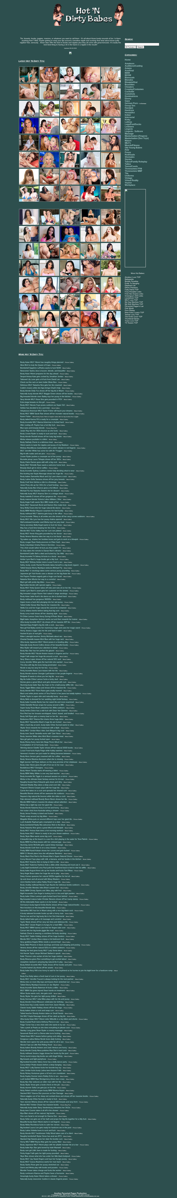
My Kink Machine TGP (134, 304)
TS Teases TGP (131, 323)
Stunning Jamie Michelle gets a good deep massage (41, 845)
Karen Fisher (25, 416)
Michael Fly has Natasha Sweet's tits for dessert (39, 491)
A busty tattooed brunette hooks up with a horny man (41, 913)
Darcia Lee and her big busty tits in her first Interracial (42, 916)
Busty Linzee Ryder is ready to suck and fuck (38, 434)
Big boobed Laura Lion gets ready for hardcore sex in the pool (45, 1127)
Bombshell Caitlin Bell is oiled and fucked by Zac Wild (42, 553)
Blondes (129, 80)
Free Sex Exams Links (134, 294)
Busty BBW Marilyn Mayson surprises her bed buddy (41, 511)
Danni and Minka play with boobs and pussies (39, 1167)
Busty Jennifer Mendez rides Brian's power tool (39, 888)
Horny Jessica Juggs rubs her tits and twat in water (41, 631)
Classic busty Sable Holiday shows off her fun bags (41, 1008)
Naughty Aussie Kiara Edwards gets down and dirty (41, 782)
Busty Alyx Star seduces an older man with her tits (40, 1082)
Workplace (130, 185)
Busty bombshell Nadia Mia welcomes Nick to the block (42, 825)
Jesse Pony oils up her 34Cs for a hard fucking (39, 485)
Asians (128, 68)
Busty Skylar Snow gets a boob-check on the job (40, 1085)
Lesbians (129, 127)
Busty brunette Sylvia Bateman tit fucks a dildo (39, 988)
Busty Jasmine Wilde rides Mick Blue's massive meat (41, 736)
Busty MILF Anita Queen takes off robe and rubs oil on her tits (45, 588)
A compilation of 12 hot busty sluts (34, 745)
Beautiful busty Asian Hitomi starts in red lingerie (40, 1122)
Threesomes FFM (133, 169)
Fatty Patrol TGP (132, 290)
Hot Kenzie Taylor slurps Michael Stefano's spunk (40, 953)
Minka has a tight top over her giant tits (36, 805)
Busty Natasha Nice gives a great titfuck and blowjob (41, 828)
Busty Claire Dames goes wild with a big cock (38, 462)
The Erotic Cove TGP (133, 317)
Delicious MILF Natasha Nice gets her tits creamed (41, 385)
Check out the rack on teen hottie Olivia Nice (38, 382)
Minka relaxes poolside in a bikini (33, 439)
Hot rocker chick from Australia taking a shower (39, 810)
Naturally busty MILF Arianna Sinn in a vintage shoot (41, 493)
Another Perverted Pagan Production (70, 1193)
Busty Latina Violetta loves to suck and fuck (38, 1130)
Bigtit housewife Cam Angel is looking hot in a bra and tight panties (47, 893)
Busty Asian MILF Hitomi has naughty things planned (41, 362)
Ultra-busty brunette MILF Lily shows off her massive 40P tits (45, 622)
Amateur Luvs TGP (132, 277)
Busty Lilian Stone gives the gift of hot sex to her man (42, 765)
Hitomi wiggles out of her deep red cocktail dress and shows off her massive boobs (54, 1096)
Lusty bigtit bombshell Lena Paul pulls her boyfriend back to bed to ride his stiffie (53, 868)
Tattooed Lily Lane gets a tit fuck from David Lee (40, 379)
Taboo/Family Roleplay (136, 162)
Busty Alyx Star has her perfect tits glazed (37, 651)
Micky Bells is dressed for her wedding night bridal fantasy (44, 699)
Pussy (128, 152)
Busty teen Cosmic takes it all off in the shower (39, 1110)
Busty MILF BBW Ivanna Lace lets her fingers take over (43, 928)
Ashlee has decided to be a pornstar (35, 408)
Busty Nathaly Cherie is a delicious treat (36, 442)
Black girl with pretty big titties (32, 582)
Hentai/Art (130, 113)
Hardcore (129, 110)
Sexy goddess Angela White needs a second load (40, 942)
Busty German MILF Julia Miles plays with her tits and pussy (44, 999)
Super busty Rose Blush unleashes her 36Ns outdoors (42, 708)
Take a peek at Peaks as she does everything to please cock (45, 1028)
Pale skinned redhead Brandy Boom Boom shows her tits (43, 799)
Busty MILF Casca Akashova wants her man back (40, 1162)
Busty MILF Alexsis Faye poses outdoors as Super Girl (42, 405)
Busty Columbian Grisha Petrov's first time (37, 545)
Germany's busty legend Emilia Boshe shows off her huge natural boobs (49, 905)
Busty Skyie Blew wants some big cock (36, 836)
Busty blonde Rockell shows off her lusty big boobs (41, 436)
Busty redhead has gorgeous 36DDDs (35, 599)
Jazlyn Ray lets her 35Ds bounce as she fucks (39, 431)
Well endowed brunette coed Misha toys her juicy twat (42, 522)
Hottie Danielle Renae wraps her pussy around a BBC (42, 705)
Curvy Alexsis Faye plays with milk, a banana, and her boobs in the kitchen (50, 859)
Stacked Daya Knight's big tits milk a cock (37, 625)
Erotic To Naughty (132, 283)
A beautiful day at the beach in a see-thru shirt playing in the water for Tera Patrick (53, 839)
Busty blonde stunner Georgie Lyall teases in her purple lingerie (46, 673)
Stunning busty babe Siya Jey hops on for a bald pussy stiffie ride (47, 685)
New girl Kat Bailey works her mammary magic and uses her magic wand (50, 628)
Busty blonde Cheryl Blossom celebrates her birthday (42, 1002)
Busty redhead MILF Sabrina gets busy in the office (41, 513)
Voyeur (128, 183)
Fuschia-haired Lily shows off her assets (36, 968)
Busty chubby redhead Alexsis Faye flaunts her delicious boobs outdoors (50, 885)
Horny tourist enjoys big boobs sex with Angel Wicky (41, 1056)
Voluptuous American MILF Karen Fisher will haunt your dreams (46, 411)
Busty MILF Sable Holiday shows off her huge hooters (42, 936)
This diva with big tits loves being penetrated (38, 665)
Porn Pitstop (130, 310)
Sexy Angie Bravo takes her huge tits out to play (39, 873)
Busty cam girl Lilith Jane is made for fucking (38, 1150)
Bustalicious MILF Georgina (31, 768)
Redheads (130, 155)
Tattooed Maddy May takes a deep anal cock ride (40, 785)
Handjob (129, 108)
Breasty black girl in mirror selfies (33, 468)
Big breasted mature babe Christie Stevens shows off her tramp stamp (49, 899)
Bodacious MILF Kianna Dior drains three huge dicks (41, 719)
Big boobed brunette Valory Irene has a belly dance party (43, 1062)
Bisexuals (129, 77)
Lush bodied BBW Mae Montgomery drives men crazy (42, 1079)
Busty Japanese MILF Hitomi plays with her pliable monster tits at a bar (49, 1145)
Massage (129, 134)
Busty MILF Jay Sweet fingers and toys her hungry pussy (43, 1159)
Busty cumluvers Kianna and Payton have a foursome (42, 1173)
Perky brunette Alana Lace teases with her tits (39, 671)
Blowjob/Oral (131, 82)
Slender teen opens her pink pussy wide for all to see (42, 1042)
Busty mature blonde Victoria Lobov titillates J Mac (40, 499)
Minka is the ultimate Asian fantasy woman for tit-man (42, 779)
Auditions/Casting (134, 66)
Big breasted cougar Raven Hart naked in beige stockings (43, 593)
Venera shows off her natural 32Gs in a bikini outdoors (42, 948)
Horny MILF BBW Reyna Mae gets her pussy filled (40, 1142)
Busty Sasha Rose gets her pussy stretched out (39, 1165)
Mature (128, 141)
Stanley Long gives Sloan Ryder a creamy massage (41, 1030)
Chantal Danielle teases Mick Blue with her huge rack (42, 639)
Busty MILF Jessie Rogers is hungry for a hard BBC (41, 925)
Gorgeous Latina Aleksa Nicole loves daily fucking (40, 1039)
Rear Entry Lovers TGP (134, 312)
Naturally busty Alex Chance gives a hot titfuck (39, 488)
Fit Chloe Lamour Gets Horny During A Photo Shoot (41, 616)
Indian (128, 115)
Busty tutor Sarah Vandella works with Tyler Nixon (40, 733)
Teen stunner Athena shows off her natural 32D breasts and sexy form (49, 1102)
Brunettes (129, 84)
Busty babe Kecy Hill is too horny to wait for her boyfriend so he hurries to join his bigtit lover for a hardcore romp (66, 970)
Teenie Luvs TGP (132, 314)
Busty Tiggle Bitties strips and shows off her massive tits (43, 688)
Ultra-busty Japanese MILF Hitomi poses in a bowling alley (44, 642)
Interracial (129, 117)
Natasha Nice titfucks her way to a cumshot (38, 579)
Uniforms (129, 176)
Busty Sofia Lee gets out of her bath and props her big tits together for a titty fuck (53, 1119)
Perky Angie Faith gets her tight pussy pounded (39, 1153)
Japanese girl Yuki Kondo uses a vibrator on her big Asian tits (45, 573)
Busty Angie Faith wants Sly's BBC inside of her (39, 502)
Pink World (129, 308)
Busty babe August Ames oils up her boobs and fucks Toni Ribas (46, 870)
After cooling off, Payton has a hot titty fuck (37, 425)
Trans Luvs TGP (131, 321)
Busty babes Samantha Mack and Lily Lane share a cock (43, 476)
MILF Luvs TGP (131, 300)
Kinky (127, 120)
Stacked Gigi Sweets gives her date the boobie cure (41, 1139)
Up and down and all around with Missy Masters (39, 879)
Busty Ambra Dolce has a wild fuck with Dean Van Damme (44, 711)
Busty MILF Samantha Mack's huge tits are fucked (40, 722)
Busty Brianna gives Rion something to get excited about (43, 959)
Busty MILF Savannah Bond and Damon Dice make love (43, 505)
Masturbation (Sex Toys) (137, 138)
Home (128, 60)
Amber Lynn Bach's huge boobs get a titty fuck (39, 559)
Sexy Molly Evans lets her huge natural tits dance (40, 508)
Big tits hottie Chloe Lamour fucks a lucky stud (39, 679)
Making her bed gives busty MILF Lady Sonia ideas (41, 950)
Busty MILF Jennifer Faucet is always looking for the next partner (46, 979)
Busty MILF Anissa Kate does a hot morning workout (41, 830)
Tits (126, 173)
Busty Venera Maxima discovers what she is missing (41, 759)
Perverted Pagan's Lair (134, 306)
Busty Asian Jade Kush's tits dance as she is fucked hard (43, 596)
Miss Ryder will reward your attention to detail (38, 648)
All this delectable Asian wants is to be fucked (38, 902)
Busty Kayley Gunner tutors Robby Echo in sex (39, 1076)
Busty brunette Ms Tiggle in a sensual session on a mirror (43, 776)
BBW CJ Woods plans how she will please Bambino (41, 853)
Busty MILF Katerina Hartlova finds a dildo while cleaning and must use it (50, 865)
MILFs (128, 143)
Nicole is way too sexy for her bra (33, 668)
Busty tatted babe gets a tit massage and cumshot (40, 919)
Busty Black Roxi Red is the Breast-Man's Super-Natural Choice (46, 856)
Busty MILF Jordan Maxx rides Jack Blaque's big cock (42, 731)
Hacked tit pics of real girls (31, 633)
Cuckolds (129, 91)
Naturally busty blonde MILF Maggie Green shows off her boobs (46, 394)
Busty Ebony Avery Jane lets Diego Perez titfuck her (41, 742)
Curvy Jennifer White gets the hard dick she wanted (41, 662)
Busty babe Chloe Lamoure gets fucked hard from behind (43, 896)
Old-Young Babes (133, 148)
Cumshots (130, 94)
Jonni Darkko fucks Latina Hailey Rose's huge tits (40, 882)
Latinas (128, 122)
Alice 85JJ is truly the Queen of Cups (35, 365)
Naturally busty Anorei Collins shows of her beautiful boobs (44, 645)
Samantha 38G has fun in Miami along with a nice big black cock (46, 910)
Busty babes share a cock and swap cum (37, 1010)
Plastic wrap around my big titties (33, 816)
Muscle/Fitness (132, 145)
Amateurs (129, 63)
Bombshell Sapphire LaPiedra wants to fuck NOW (40, 368)
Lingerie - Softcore (134, 131)
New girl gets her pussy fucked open (35, 739)
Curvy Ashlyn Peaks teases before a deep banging (41, 1065)
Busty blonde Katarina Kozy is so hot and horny (39, 808)
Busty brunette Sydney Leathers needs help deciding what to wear (47, 471)
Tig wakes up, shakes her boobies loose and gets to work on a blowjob (49, 539)
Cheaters (129, 87)
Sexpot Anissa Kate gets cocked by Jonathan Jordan (41, 376)
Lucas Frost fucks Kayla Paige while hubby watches (41, 751)
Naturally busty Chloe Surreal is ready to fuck (38, 1099)
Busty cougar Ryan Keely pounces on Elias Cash (40, 542)
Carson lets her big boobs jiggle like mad (37, 930)
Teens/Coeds (131, 166)
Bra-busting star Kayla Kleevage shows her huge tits (41, 474)
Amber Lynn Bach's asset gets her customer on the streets (44, 591)
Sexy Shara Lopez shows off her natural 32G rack (40, 659)
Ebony (128, 98)
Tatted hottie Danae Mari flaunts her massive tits (40, 605)
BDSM (128, 75)
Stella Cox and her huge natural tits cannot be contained (43, 608)
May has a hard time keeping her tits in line (37, 528)
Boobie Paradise (131, 281)
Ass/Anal (129, 70)
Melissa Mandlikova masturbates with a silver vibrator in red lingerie (48, 448)
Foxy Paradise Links (133, 292)
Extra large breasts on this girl (32, 402)
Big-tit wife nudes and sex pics (32, 454)
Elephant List (130, 285)
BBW (127, 73)
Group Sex (130, 105)
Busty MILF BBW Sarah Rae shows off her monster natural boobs (47, 414)
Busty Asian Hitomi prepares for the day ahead (39, 374)
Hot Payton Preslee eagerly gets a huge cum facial (41, 576)
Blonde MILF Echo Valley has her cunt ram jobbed (40, 531)
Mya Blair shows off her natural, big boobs (37, 1113)
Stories (128, 159)
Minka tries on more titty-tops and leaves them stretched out (44, 982)
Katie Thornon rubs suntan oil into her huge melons (41, 956)
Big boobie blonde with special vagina (35, 585)
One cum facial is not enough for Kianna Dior (38, 1116)
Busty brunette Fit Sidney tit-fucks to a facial (38, 556)
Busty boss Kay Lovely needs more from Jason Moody (42, 1005)
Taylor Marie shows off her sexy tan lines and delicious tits (44, 922)
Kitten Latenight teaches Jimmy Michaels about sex (41, 636)
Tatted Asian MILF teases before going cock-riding (40, 1036)
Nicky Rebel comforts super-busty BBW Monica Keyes (42, 1090)
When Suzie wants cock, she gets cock (36, 993)
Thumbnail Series (132, 319)
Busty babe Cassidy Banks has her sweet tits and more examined (47, 702)
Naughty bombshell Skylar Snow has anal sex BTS (41, 1136)
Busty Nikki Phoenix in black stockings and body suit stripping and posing (50, 945)
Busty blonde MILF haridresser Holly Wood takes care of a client (46, 1133)
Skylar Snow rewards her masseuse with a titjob (39, 728)
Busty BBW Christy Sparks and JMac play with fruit (41, 890)
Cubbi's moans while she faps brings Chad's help (40, 388)
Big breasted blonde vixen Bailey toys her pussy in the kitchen (45, 396)
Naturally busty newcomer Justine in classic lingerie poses (44, 1179)
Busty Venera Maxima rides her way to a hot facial (40, 536)
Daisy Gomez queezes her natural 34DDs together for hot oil (45, 876)
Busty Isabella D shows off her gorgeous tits (38, 496)
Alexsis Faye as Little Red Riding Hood (36, 1045)
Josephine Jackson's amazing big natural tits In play (41, 962)
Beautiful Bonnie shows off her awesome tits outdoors (42, 793)
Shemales (129, 157)
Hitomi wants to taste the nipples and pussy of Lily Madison (44, 445)
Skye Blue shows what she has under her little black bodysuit (45, 1156)
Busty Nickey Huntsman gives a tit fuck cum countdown (42, 1073)
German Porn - (135, 103)
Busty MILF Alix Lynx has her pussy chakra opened (41, 519)
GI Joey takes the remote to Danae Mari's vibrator (40, 551)
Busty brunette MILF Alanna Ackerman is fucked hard (42, 422)
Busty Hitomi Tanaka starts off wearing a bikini (39, 771)
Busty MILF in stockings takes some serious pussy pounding (45, 571)
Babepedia (129, 279)
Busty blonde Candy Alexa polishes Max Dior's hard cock (43, 1050)
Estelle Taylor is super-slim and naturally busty (39, 696)
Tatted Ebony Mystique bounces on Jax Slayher (39, 985)
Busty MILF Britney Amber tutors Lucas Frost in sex (41, 562)
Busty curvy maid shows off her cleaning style (38, 613)
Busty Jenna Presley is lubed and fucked (36, 813)
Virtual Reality (131, 180)
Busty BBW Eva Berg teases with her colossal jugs (40, 842)
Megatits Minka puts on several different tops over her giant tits (46, 819)
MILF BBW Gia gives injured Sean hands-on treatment (42, 990)
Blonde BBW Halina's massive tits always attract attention (43, 802)
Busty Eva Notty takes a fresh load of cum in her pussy (42, 976)
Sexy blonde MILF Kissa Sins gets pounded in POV (41, 399)
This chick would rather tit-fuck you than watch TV (40, 548)
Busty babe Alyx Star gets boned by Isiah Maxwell (40, 1147)
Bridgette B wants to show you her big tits (37, 676)
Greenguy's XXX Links (134, 296)
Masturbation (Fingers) (136, 136)
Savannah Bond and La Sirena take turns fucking (40, 1033)
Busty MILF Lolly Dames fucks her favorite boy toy (40, 1068)
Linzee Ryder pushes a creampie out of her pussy (40, 456)
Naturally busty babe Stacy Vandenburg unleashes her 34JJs (45, 1107)
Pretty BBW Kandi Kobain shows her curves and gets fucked (44, 850)
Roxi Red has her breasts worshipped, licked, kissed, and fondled (47, 713)
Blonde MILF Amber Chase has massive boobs (39, 1105)
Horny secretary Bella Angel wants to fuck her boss (41, 525)
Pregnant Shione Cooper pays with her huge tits (39, 788)
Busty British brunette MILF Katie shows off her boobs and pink (46, 965)
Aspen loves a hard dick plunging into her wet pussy (41, 602)
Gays (127, 101)
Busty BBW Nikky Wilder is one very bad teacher (40, 773)
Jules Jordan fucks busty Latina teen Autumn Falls (40, 1070)
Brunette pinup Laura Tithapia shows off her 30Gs (40, 459)
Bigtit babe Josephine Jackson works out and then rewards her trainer (48, 619)
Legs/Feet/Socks (133, 124)
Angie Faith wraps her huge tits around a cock (39, 656)
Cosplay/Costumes (134, 89)
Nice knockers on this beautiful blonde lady (37, 908)
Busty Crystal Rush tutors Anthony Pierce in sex (39, 1022)
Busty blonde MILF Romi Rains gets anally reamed (41, 691)
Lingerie (129, 129)
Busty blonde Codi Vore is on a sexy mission (38, 848)
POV (127, 150)
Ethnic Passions (131, 287)
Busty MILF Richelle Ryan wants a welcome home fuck (42, 465)
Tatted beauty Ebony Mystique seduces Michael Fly (41, 568)
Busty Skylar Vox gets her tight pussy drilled (38, 996)
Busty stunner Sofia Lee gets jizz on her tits (38, 1087)
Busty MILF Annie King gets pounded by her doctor (41, 533)
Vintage (128, 178)
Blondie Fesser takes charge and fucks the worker (40, 1170)
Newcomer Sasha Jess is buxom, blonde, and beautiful (42, 371)
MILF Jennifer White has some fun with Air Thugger (41, 451)
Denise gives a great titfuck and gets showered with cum (43, 682)
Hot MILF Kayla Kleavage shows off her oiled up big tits (42, 1016)
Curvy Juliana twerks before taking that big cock (39, 611)
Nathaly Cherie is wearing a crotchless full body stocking (43, 933)
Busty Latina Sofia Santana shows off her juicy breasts (42, 479)
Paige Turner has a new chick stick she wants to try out (42, 1025)
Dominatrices (131, 96)
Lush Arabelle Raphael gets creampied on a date (40, 822)
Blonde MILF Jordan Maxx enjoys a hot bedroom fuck (42, 939)
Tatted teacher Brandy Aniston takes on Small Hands (41, 1013)
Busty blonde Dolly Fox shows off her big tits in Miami (42, 391)
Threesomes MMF (133, 171)
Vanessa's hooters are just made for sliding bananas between (45, 753)
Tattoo (128, 164)
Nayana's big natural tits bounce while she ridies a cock (42, 796)
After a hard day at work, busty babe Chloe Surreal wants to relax (47, 725)
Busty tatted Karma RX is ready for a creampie (39, 419)
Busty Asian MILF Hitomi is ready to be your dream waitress (44, 833)
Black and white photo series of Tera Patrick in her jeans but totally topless (50, 693)
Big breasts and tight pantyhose (33, 1059)
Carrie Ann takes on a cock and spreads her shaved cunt (43, 790)
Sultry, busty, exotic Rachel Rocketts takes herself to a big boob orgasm (49, 565)
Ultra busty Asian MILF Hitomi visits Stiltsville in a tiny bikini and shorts (48, 1019)
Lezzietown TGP (131, 298)
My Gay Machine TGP (134, 302)
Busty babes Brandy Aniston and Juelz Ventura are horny (43, 1048)
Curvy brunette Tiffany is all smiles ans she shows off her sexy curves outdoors (52, 516)
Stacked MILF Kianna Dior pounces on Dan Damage (41, 1093)
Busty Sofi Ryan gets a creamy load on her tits (39, 716)
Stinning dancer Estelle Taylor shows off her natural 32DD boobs (46, 748)
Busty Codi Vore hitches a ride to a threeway (38, 482)
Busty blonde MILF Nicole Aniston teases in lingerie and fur (44, 653)
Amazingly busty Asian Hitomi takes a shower (38, 1176)
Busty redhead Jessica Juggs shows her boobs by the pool (44, 1053)
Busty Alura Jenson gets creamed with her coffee (40, 756)
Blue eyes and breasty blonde (32, 428)
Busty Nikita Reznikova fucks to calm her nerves (39, 1125)
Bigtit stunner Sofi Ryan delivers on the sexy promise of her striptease (48, 762)
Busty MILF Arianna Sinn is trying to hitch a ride (39, 862)
